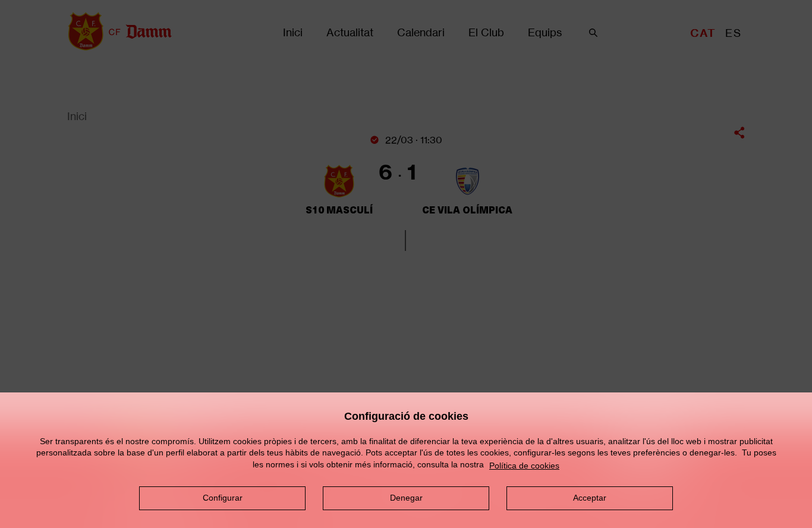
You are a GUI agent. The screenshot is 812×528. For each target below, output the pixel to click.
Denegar (406, 497)
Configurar (223, 497)
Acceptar (589, 497)
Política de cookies (524, 465)
